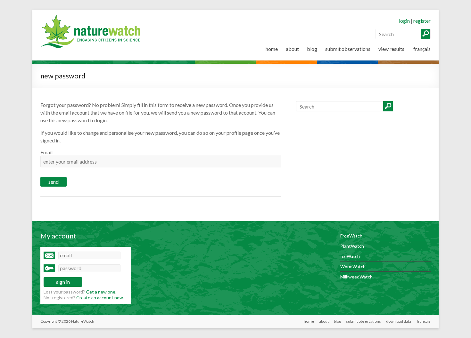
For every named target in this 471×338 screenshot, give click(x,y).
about (292, 49)
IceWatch (350, 256)
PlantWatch (352, 246)
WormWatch (353, 266)
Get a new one (100, 291)
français (421, 49)
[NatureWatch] (92, 17)
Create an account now (99, 297)
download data (398, 321)
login (404, 21)
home (272, 49)
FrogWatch (351, 235)
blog (312, 49)
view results (391, 49)
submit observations (347, 49)
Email (46, 152)
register (422, 21)
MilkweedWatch (356, 276)
